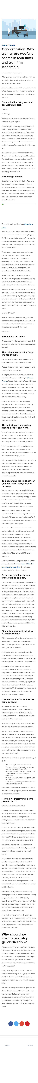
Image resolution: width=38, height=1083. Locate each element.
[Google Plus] (21, 1023)
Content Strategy (8, 45)
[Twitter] (16, 1023)
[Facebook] (10, 1023)
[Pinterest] (27, 1023)
